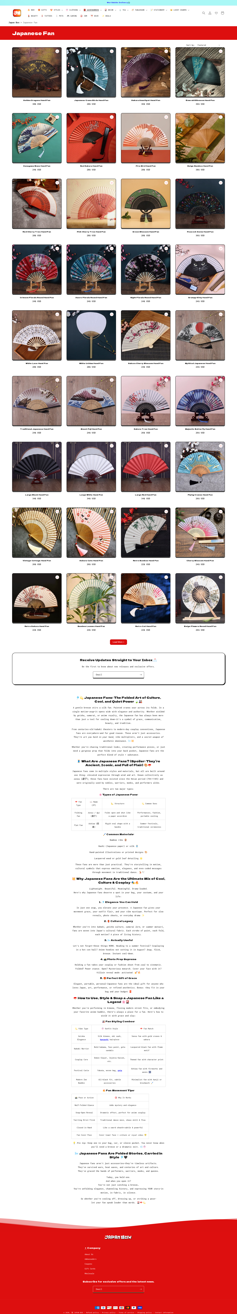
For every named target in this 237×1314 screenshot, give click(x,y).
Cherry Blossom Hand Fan (200, 561)
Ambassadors (91, 1259)
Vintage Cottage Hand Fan (37, 561)
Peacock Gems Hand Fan (200, 232)
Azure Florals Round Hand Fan (91, 298)
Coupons (88, 1264)
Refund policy (92, 1312)
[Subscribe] (141, 674)
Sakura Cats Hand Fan (91, 561)
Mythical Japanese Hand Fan (200, 363)
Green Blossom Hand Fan (145, 232)
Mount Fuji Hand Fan (91, 429)
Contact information (164, 1312)
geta (120, 1070)
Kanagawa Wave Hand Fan (36, 166)
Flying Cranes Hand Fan (200, 495)
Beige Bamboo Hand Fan (200, 166)
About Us (89, 1254)
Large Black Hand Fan (36, 495)
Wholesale (89, 1273)
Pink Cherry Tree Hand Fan (91, 232)
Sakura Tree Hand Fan (146, 429)
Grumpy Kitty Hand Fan (200, 298)
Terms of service (126, 1312)
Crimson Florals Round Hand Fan (37, 298)
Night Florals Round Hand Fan (145, 298)
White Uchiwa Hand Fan (91, 363)
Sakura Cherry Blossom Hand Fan (145, 363)
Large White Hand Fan (91, 495)
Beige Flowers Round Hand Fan (200, 626)
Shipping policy (144, 1312)
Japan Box (15, 22)
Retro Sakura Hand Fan (37, 626)
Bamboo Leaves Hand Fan (91, 626)
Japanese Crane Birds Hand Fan (91, 100)
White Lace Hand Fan (37, 363)
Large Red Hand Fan (145, 495)
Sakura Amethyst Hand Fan (145, 100)
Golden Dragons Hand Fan (36, 100)
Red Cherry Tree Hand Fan (37, 232)
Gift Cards (90, 1269)
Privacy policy (109, 1312)
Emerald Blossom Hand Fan (200, 100)
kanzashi (104, 1039)
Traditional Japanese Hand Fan (36, 429)
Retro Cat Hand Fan (145, 626)
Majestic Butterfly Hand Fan (200, 429)
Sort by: (190, 45)
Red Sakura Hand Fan (91, 166)
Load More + (118, 642)
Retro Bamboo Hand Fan (146, 561)
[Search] (204, 13)
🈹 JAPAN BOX (77, 1312)
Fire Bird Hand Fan (146, 166)
